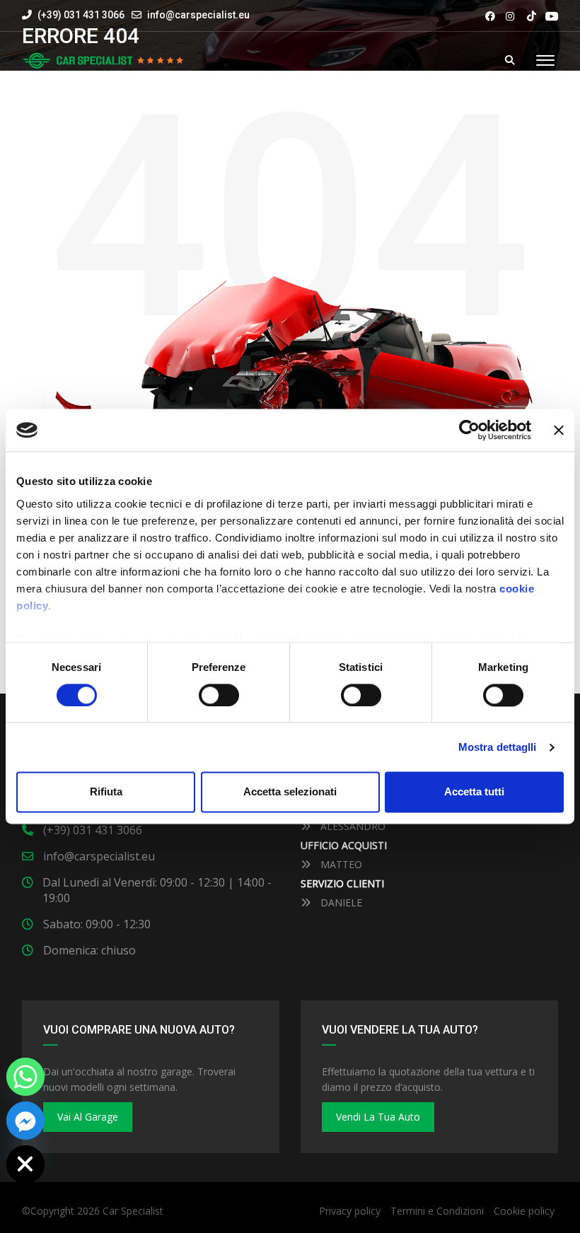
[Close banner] (559, 430)
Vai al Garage (87, 1116)
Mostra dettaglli (497, 747)
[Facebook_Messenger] (25, 1120)
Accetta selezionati (290, 792)
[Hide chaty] (25, 1164)
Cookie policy (524, 1210)
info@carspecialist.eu (198, 15)
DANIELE (340, 902)
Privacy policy (350, 1210)
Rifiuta (106, 792)
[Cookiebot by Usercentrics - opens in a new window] (469, 429)
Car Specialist (133, 1210)
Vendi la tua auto (378, 1116)
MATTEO (340, 864)
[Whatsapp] (25, 1077)
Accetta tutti (474, 792)
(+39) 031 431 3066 (79, 15)
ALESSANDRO (351, 826)
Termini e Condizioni (437, 1210)
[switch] (219, 695)
